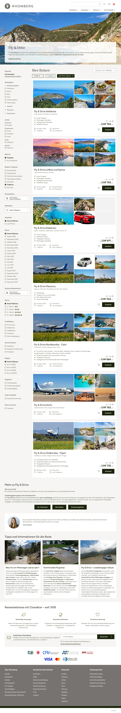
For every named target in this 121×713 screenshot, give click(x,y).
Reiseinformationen (39, 689)
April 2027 (10, 259)
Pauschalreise (11, 170)
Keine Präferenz (12, 221)
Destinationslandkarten (97, 680)
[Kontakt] (109, 4)
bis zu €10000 (12, 373)
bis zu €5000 (11, 370)
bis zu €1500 (11, 364)
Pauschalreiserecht (39, 683)
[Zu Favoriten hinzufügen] (98, 129)
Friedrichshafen (12, 100)
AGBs (35, 677)
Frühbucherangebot (13, 386)
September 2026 (12, 239)
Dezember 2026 (12, 248)
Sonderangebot (12, 389)
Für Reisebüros (10, 683)
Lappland (64, 701)
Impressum (36, 674)
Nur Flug (10, 187)
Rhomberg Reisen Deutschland (15, 692)
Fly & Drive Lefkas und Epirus (49, 169)
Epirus (9, 131)
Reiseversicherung (39, 686)
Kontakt (7, 674)
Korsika (9, 125)
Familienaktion (12, 383)
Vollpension (11, 328)
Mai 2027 (10, 262)
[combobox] (87, 4)
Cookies (36, 695)
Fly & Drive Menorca (44, 286)
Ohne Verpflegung (13, 336)
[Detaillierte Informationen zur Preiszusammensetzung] (112, 121)
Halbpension (11, 330)
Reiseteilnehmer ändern (13, 76)
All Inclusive (11, 325)
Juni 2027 (10, 265)
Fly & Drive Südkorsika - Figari (50, 452)
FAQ (34, 692)
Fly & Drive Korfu (43, 404)
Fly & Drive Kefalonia (45, 111)
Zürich (9, 91)
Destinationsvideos (96, 674)
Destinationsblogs (96, 677)
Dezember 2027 (12, 282)
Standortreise (11, 173)
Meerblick (10, 346)
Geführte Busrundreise (14, 176)
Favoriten (10, 408)
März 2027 (10, 256)
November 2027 (12, 279)
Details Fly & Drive (15, 59)
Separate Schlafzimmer (15, 349)
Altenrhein (10, 88)
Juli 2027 (10, 268)
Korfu (9, 136)
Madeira (64, 695)
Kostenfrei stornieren (14, 398)
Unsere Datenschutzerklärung (70, 644)
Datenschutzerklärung (40, 680)
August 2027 (11, 271)
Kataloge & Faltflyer (96, 686)
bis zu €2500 (11, 367)
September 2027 (12, 273)
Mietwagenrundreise (14, 179)
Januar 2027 (11, 251)
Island (63, 698)
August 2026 (11, 236)
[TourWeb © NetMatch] (113, 710)
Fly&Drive (10, 185)
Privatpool (10, 352)
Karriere (7, 680)
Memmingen (11, 103)
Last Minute (11, 224)
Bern (8, 94)
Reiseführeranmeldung (97, 683)
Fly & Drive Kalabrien (45, 227)
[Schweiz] (114, 4)
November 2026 (12, 245)
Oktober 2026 (11, 242)
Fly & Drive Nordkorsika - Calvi (50, 344)
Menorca (10, 148)
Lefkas (63, 680)
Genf (8, 97)
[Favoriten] (104, 4)
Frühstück (10, 333)
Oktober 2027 (11, 276)
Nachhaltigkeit (10, 689)
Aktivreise (10, 182)
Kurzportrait (9, 677)
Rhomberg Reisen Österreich (14, 695)
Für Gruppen (9, 686)
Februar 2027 (11, 253)
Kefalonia (10, 134)
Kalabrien (10, 142)
